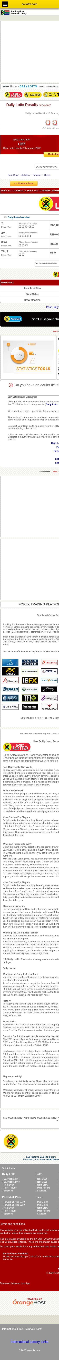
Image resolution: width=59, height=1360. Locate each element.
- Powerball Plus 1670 (13, 1202)
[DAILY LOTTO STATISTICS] (28, 357)
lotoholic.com (33, 1329)
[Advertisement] (29, 51)
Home (47, 175)
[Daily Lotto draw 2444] (13, 97)
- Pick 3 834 (42, 1202)
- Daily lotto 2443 (11, 1181)
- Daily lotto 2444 (11, 1178)
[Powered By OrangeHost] (29, 1305)
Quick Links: (9, 1168)
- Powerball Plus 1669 (13, 1204)
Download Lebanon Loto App (15, 1283)
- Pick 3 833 (42, 1204)
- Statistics (7, 1190)
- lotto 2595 (42, 1181)
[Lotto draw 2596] (33, 97)
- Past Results (9, 1187)
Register (37, 175)
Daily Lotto (9, 968)
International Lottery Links (29, 1342)
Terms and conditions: (12, 1224)
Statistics (25, 175)
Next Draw (13, 175)
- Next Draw (8, 1184)
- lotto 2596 (42, 1178)
